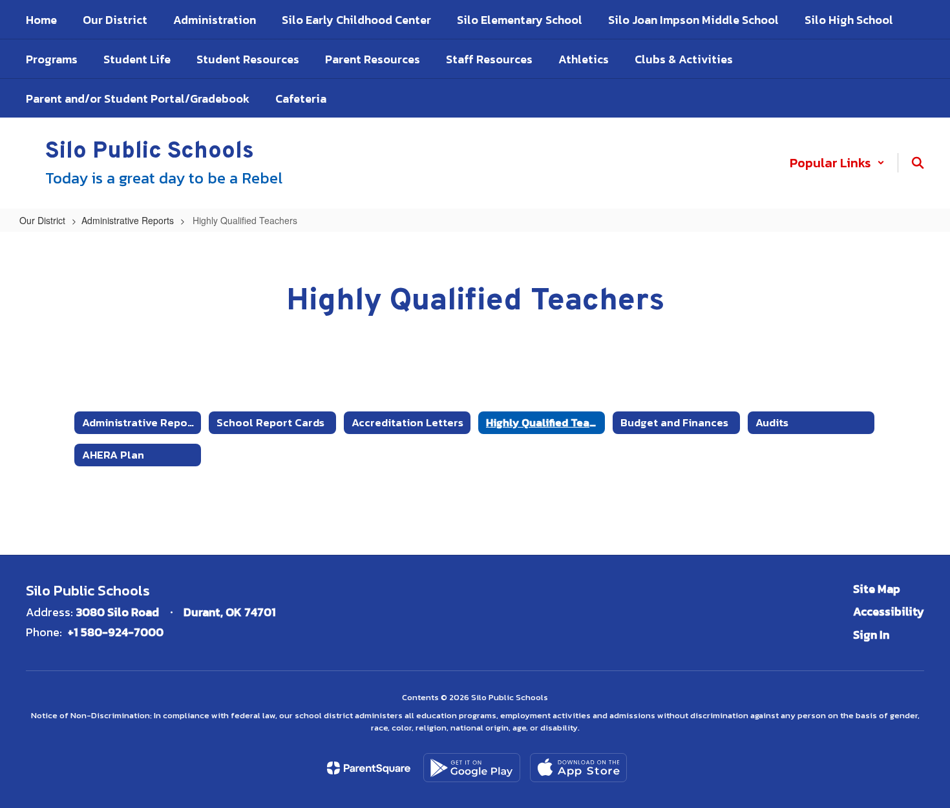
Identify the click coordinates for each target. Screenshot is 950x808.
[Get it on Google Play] (471, 767)
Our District (42, 220)
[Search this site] (917, 162)
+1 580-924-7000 (116, 632)
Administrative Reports (127, 220)
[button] (837, 162)
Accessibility (888, 611)
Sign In (871, 634)
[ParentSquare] (369, 768)
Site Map (876, 588)
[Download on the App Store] (578, 767)
